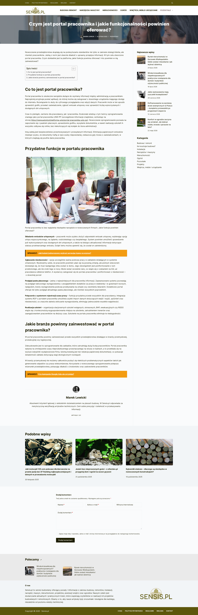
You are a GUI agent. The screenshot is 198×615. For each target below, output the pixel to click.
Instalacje (141, 149)
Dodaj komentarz (65, 513)
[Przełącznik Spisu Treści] (72, 69)
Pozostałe (165, 10)
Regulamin (54, 3)
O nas (27, 3)
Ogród (123, 10)
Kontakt (73, 3)
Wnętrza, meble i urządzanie (143, 10)
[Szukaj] (172, 3)
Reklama (64, 3)
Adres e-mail (93, 505)
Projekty (140, 164)
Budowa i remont (68, 10)
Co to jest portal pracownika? (39, 72)
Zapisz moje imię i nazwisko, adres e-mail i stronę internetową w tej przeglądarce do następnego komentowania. (99, 534)
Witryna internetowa (125, 505)
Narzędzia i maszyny (90, 10)
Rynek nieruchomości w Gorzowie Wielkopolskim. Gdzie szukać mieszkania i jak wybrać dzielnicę (85, 571)
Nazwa (61, 505)
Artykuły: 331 (76, 415)
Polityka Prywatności (40, 3)
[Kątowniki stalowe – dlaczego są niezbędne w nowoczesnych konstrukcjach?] (149, 452)
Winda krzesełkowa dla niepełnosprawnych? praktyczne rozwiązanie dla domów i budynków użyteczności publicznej (159, 78)
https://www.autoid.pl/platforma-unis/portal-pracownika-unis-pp (59, 120)
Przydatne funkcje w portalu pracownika (44, 75)
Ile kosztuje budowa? (146, 146)
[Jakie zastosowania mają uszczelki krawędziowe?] (141, 95)
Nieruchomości (110, 10)
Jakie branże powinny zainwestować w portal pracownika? (51, 77)
